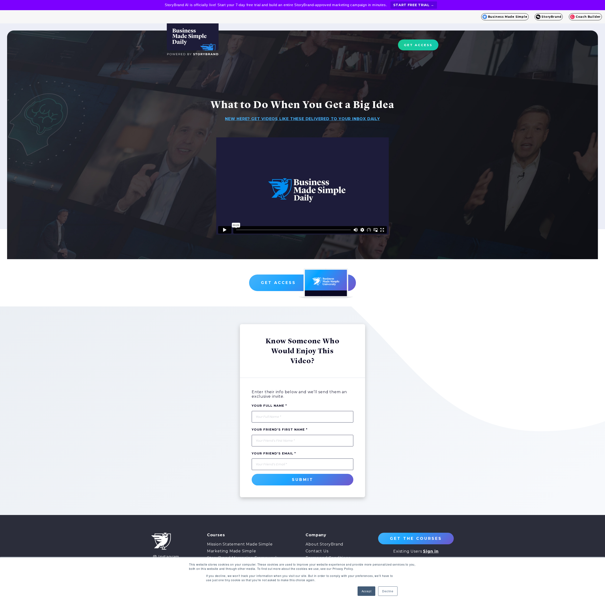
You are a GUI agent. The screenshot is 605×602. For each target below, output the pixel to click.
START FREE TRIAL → (413, 5)
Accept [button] (367, 591)
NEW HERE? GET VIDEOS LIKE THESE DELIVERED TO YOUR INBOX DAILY (302, 119)
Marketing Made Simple (231, 551)
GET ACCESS (418, 45)
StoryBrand (551, 16)
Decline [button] (387, 591)
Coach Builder (588, 16)
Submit (302, 479)
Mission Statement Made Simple (240, 544)
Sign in (431, 551)
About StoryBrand (324, 544)
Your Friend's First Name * (279, 429)
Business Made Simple (507, 16)
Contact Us (317, 551)
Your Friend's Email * (274, 453)
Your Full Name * (269, 405)
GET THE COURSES (416, 538)
